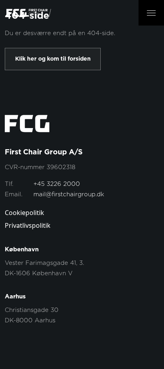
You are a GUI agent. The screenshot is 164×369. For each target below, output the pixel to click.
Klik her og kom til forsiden (53, 59)
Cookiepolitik (24, 212)
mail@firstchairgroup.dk (68, 194)
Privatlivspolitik (28, 225)
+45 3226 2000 (56, 184)
